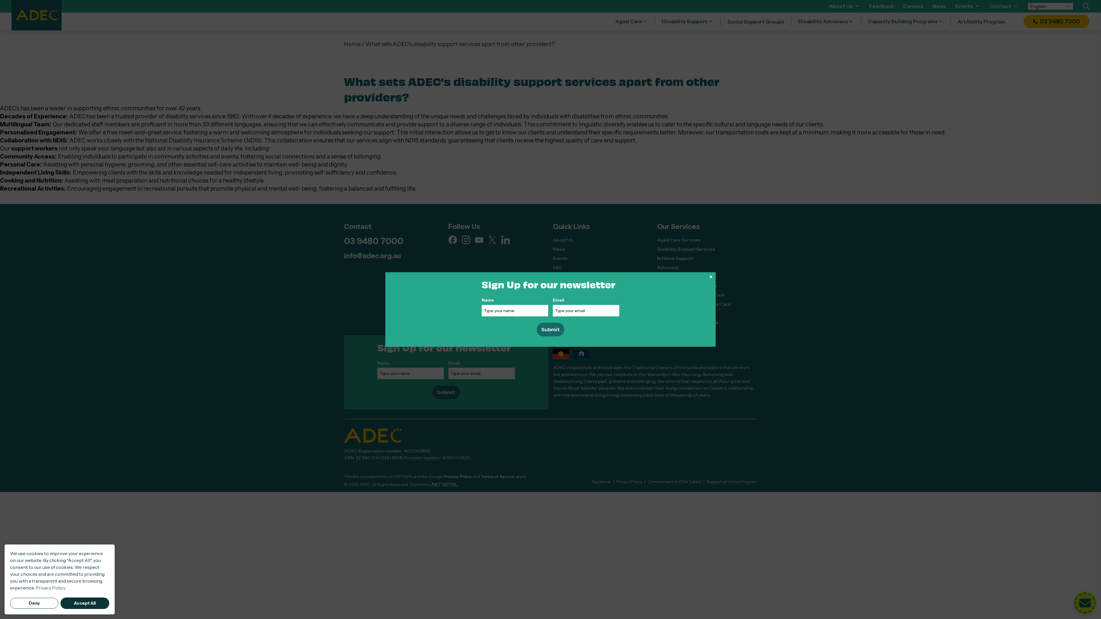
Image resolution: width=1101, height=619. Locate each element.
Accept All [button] (85, 603)
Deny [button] (34, 603)
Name (488, 300)
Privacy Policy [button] (50, 588)
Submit (550, 329)
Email (559, 300)
